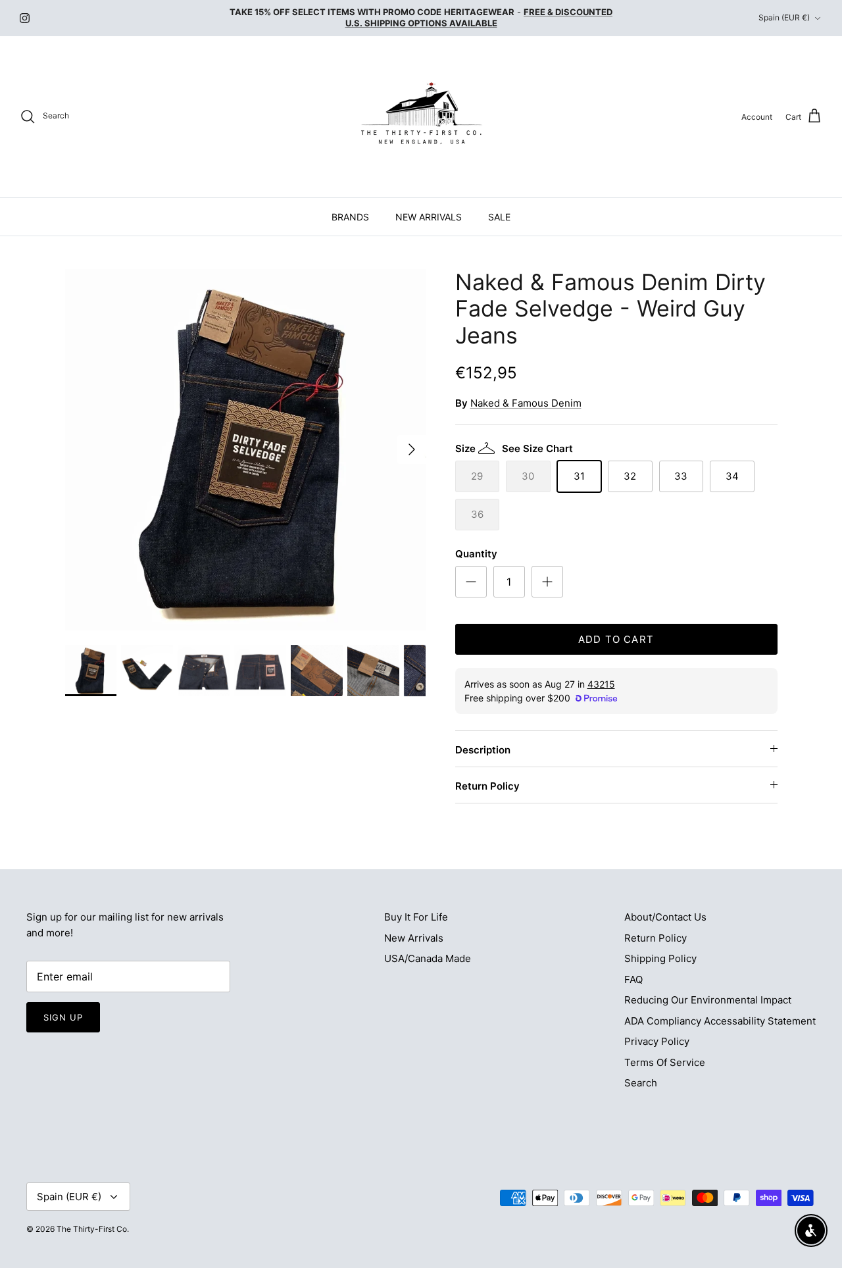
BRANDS (350, 216)
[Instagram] (25, 18)
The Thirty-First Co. (93, 1229)
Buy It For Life (416, 917)
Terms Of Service (664, 1062)
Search (640, 1083)
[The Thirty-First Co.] (421, 116)
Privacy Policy (656, 1041)
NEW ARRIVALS (428, 216)
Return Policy (487, 786)
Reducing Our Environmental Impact (707, 1000)
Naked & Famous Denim (526, 403)
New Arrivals (413, 938)
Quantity (476, 553)
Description (482, 750)
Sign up (63, 1017)
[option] (245, 449)
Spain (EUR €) (784, 17)
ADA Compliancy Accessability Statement (720, 1021)
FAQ (633, 979)
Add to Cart (616, 639)
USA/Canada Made (427, 958)
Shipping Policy (660, 958)
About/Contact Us (665, 917)
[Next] (411, 449)
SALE (499, 216)
